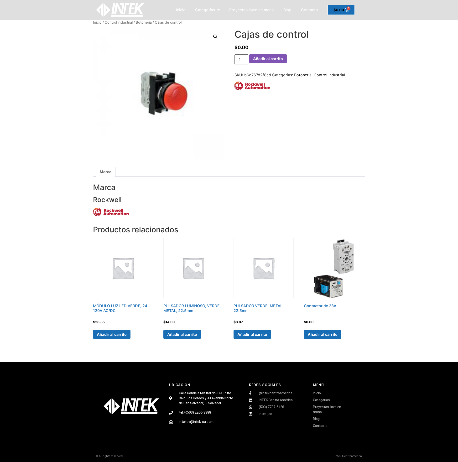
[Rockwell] (252, 86)
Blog (287, 9)
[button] (215, 36)
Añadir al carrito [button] (112, 334)
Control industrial (119, 22)
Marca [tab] (105, 171)
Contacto (309, 9)
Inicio (181, 9)
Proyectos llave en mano (251, 9)
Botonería (144, 22)
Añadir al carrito (268, 58)
